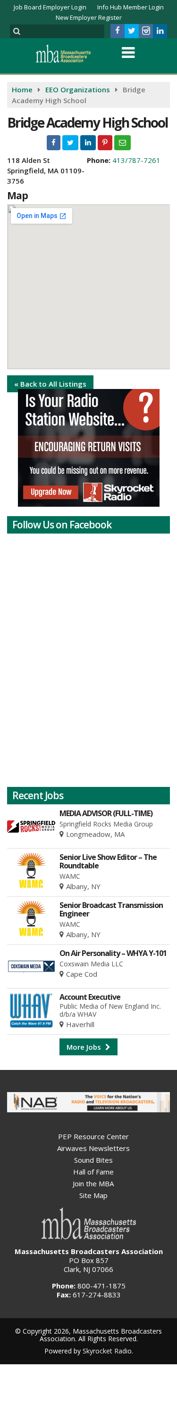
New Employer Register (89, 17)
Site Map (93, 1195)
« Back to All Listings (50, 384)
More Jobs (85, 1047)
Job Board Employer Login (50, 7)
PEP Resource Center (93, 1136)
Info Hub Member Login (130, 7)
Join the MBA (93, 1183)
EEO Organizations (77, 89)
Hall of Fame (93, 1171)
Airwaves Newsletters (93, 1148)
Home (22, 89)
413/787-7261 (136, 160)
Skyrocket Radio (107, 1350)
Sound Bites (93, 1160)
